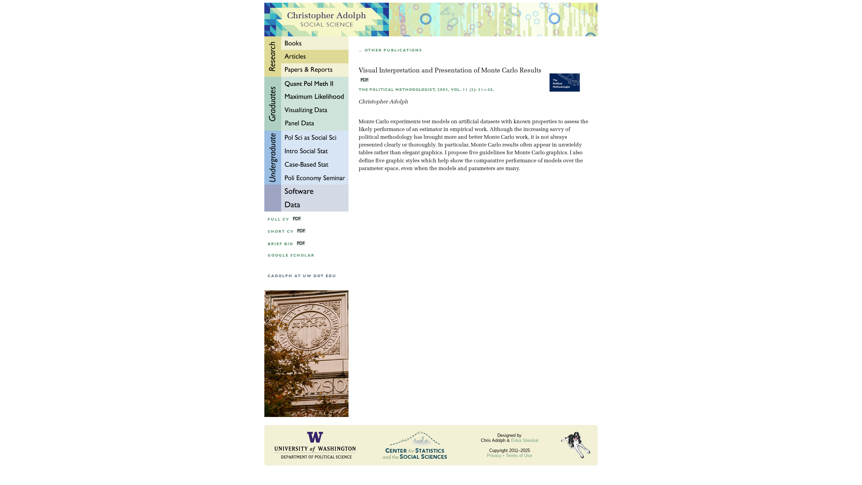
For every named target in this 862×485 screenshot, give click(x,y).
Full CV (278, 219)
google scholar (291, 255)
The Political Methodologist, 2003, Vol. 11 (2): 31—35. (426, 90)
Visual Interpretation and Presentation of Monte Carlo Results (450, 71)
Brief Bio (280, 244)
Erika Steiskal (524, 440)
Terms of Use (519, 455)
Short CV (281, 231)
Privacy (494, 455)
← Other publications (390, 50)
